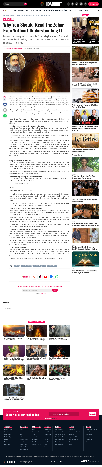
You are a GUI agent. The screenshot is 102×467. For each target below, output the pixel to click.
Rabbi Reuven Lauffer (59, 432)
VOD (15, 10)
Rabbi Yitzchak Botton (59, 439)
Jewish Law (46, 442)
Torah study (29, 266)
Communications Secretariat (26, 461)
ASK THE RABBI (47, 10)
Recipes (70, 444)
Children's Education (73, 442)
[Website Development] (85, 462)
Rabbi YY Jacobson (59, 444)
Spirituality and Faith (24, 439)
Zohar (23, 266)
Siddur (88, 427)
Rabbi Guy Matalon (59, 442)
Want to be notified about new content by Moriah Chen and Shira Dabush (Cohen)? (40, 287)
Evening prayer (89, 437)
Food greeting (89, 439)
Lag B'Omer (43, 266)
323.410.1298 (26, 462)
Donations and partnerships (10, 442)
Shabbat (46, 439)
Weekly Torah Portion (24, 447)
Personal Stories (23, 444)
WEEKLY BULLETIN (36, 10)
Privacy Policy (43, 293)
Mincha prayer (89, 434)
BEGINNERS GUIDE (58, 10)
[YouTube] (72, 4)
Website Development (94, 462)
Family (21, 437)
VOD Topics (36, 427)
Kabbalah (36, 266)
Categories (24, 427)
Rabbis (57, 427)
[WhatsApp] (81, 4)
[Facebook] (85, 4)
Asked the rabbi (7, 434)
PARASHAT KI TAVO (70, 10)
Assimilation (47, 432)
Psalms (87, 442)
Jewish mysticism (52, 266)
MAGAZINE (21, 10)
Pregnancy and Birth (73, 437)
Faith (45, 444)
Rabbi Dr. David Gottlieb (60, 434)
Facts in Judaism (47, 437)
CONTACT (81, 10)
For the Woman (72, 429)
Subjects (48, 427)
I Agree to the (40, 293)
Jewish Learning (35, 439)
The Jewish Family (35, 432)
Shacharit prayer (89, 432)
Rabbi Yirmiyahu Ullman (60, 437)
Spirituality (34, 442)
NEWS (27, 10)
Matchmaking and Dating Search (75, 432)
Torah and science (23, 442)
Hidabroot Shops (7, 437)
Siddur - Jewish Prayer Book (92, 429)
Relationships (71, 434)
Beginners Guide (47, 429)
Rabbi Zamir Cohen (59, 429)
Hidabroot (8, 427)
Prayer (33, 434)
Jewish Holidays (35, 437)
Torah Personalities (24, 449)
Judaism (21, 429)
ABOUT (87, 10)
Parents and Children (73, 439)
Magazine (6, 439)
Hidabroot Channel (8, 429)
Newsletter (6, 432)
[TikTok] (76, 4)
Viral (45, 447)
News (21, 434)
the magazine (22, 432)
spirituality (17, 266)
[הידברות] (51, 4)
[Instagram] (68, 4)
